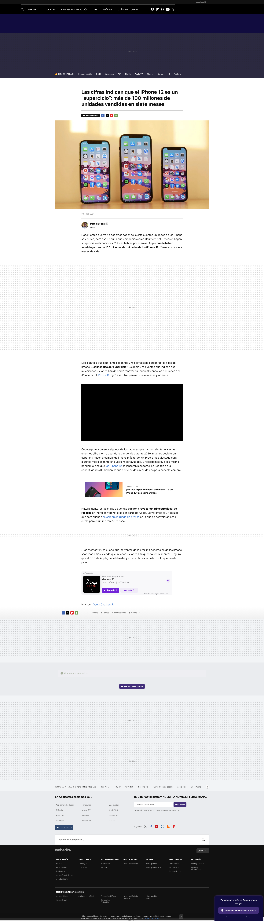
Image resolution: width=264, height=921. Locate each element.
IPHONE (32, 9)
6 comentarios (92, 115)
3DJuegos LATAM (86, 896)
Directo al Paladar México (130, 897)
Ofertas (85, 815)
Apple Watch (114, 810)
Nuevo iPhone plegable (163, 787)
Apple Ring (182, 787)
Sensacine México (108, 896)
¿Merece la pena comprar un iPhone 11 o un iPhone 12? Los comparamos (149, 491)
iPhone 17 (86, 820)
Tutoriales (86, 805)
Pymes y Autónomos (196, 868)
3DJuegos (82, 863)
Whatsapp (109, 74)
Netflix (128, 74)
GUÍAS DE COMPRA (128, 9)
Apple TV (139, 74)
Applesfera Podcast (65, 805)
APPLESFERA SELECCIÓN (74, 9)
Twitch (152, 9)
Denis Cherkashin (103, 604)
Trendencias (174, 863)
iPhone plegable (85, 74)
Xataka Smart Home (64, 875)
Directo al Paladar (130, 863)
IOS (95, 9)
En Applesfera (132, 486)
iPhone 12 (135, 612)
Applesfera (60, 871)
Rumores (60, 815)
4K (168, 74)
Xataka (58, 863)
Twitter (173, 9)
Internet (160, 74)
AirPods (59, 810)
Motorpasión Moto (154, 867)
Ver (133, 686)
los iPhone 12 (114, 466)
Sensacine (105, 863)
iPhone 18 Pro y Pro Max (86, 787)
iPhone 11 (103, 375)
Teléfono (177, 74)
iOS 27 (98, 74)
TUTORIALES (49, 9)
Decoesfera (173, 867)
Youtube (168, 9)
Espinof (104, 867)
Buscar (203, 839)
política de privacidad (171, 810)
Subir (201, 851)
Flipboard (157, 9)
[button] (98, 223)
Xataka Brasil (61, 900)
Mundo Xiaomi (62, 879)
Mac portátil (114, 805)
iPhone (150, 74)
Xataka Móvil (61, 867)
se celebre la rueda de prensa (121, 517)
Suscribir (180, 804)
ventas (106, 612)
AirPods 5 (129, 787)
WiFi (119, 74)
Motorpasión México (151, 897)
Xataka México (62, 896)
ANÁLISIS (107, 9)
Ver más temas (64, 828)
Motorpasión (151, 863)
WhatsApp (113, 815)
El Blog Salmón (197, 863)
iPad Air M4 (106, 787)
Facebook (103, 115)
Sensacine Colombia (105, 901)
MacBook (60, 820)
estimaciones (120, 612)
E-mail (116, 115)
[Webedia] (202, 2)
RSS (168, 826)
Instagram (162, 9)
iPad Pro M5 (143, 787)
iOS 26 (112, 820)
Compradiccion (175, 871)
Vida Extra (82, 867)
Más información (152, 918)
